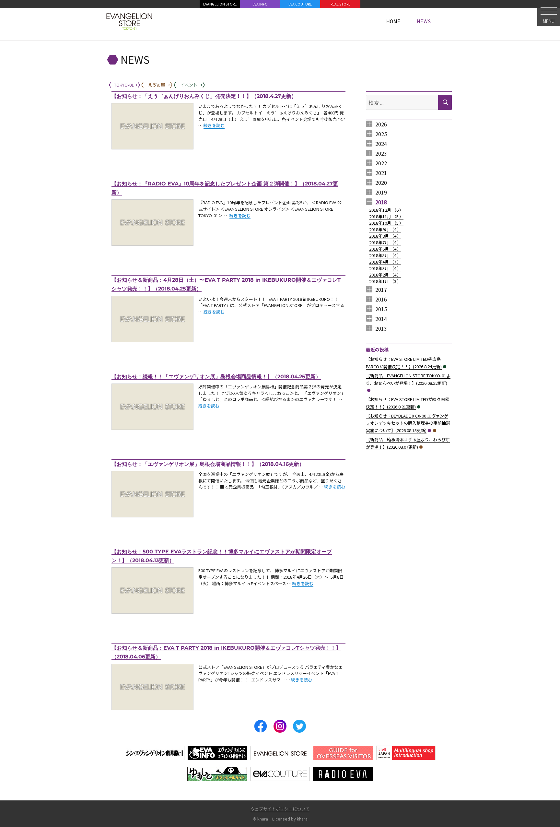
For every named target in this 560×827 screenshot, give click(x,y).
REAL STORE (340, 3)
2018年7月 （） (385, 242)
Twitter (299, 726)
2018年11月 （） (386, 216)
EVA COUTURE (300, 3)
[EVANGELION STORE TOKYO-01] (129, 21)
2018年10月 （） (386, 223)
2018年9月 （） (385, 229)
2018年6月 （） (385, 249)
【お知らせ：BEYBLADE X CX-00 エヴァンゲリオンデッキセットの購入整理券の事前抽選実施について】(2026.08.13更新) (408, 423)
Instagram (280, 726)
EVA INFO (260, 3)
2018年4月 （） (385, 262)
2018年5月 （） (385, 255)
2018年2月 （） (385, 275)
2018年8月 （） (385, 236)
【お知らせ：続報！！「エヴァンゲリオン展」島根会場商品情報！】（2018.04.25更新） (216, 376)
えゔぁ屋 (434, 430)
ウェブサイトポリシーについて (280, 809)
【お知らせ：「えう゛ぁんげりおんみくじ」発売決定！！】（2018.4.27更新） (204, 96)
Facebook (260, 726)
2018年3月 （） (385, 268)
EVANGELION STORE (220, 3)
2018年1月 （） (385, 281)
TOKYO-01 (368, 390)
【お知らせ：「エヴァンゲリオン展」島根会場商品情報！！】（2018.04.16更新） (207, 464)
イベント (444, 366)
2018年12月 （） (386, 210)
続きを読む (214, 125)
